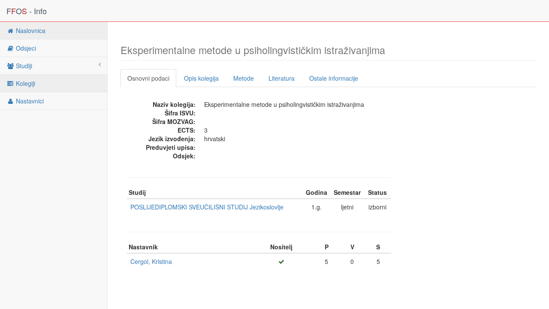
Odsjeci (25, 48)
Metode (243, 78)
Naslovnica (29, 30)
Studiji (23, 65)
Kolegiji (24, 83)
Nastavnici (29, 101)
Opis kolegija (201, 78)
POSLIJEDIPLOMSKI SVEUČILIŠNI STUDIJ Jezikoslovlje (207, 207)
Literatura (281, 78)
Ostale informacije (333, 78)
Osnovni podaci (148, 78)
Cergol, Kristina (151, 261)
